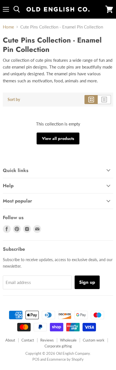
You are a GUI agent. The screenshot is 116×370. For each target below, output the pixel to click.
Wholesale (68, 340)
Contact (27, 340)
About (10, 340)
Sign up (87, 282)
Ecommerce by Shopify (65, 359)
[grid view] (91, 99)
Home (8, 27)
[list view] (104, 99)
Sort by (14, 99)
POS (35, 359)
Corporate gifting (58, 346)
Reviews (47, 340)
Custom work (93, 340)
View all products (58, 138)
